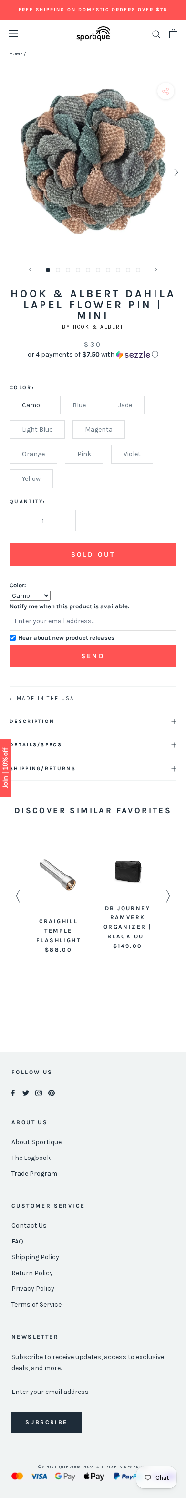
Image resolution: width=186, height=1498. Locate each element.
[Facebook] (13, 1092)
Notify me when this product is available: (70, 606)
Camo (31, 405)
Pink (84, 454)
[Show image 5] (88, 270)
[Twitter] (25, 1092)
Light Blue (37, 429)
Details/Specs (36, 745)
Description (32, 721)
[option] (58, 899)
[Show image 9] (128, 270)
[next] (175, 172)
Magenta (99, 429)
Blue (79, 405)
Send (93, 656)
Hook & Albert (98, 327)
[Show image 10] (138, 270)
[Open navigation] (13, 33)
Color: (18, 585)
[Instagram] (38, 1092)
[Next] (156, 269)
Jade (125, 405)
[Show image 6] (98, 270)
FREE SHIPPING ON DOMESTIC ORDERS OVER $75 (93, 9)
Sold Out (93, 555)
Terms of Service (36, 1304)
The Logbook (31, 1158)
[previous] (10, 172)
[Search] (156, 34)
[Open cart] (173, 33)
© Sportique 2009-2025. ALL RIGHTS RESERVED (93, 1467)
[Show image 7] (108, 270)
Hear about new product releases (66, 637)
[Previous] (30, 269)
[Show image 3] (68, 270)
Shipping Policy (35, 1257)
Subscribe (46, 1422)
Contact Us (29, 1226)
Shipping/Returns (43, 768)
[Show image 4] (78, 270)
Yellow (31, 479)
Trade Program (34, 1173)
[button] (93, 355)
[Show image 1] (48, 270)
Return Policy (32, 1273)
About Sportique (36, 1142)
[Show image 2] (58, 270)
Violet (132, 454)
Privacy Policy (32, 1289)
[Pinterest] (51, 1092)
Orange (33, 454)
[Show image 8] (118, 270)
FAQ (17, 1241)
